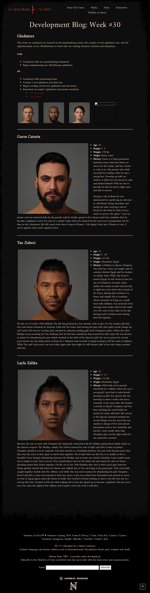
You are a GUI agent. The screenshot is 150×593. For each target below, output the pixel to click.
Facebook (46, 539)
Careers (122, 535)
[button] (75, 7)
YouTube (88, 539)
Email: (42, 567)
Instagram (58, 539)
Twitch (98, 539)
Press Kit (102, 535)
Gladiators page (36, 93)
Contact (113, 535)
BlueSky (78, 539)
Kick (106, 539)
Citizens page (35, 96)
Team (93, 535)
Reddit (68, 539)
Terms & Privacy (80, 535)
